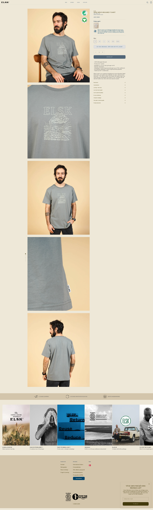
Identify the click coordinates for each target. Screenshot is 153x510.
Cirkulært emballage (97, 97)
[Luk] (149, 484)
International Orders (78, 464)
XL (108, 41)
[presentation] (4, 425)
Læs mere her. (101, 33)
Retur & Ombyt (64, 469)
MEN (66, 2)
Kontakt (62, 464)
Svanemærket (96, 85)
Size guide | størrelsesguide (99, 100)
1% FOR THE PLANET (98, 90)
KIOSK (78, 2)
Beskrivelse (96, 82)
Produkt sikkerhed (97, 102)
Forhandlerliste (77, 467)
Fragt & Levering (65, 472)
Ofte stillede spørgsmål (79, 469)
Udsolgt (110, 57)
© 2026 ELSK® (76, 504)
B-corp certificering (97, 95)
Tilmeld (135, 503)
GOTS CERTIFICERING (98, 92)
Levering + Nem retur (98, 87)
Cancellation (79, 478)
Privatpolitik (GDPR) (78, 475)
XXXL (117, 41)
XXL (113, 41)
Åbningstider (64, 467)
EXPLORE (85, 2)
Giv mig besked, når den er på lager (110, 46)
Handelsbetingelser (78, 472)
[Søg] (147, 2)
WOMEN (72, 2)
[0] (151, 2)
